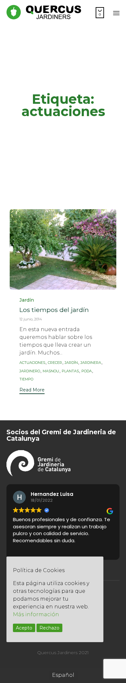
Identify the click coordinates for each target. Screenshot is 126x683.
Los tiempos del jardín (54, 310)
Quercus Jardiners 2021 (63, 652)
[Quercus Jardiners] (43, 12)
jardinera (90, 363)
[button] (32, 390)
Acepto (24, 628)
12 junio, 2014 (30, 319)
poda (86, 371)
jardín (71, 363)
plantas (70, 371)
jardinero (29, 371)
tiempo (26, 379)
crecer (55, 363)
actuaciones (32, 363)
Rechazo (49, 628)
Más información (36, 614)
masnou (51, 371)
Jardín (26, 300)
